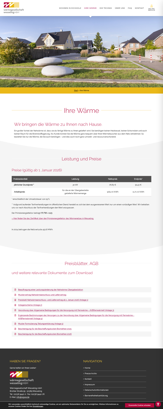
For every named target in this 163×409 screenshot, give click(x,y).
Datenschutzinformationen (96, 390)
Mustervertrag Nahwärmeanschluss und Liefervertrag (42, 295)
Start (76, 90)
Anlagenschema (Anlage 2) (30, 305)
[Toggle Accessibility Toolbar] (158, 404)
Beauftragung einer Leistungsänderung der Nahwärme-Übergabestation (50, 290)
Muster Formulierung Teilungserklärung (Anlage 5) (40, 324)
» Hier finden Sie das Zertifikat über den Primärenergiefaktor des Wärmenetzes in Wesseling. (53, 218)
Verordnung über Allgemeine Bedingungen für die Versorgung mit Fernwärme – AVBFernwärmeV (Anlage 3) (66, 310)
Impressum (90, 384)
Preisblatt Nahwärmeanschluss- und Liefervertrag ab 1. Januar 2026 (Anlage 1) (53, 300)
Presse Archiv (91, 373)
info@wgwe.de (22, 397)
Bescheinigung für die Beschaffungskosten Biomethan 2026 (45, 334)
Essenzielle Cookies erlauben (140, 405)
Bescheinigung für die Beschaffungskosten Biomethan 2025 (44, 329)
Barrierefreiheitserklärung (96, 395)
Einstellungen (38, 406)
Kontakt (88, 379)
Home (87, 368)
